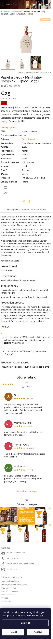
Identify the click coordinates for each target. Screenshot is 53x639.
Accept (38, 632)
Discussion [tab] (34, 210)
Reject (13, 632)
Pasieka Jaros (46, 73)
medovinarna (12, 570)
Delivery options (8, 127)
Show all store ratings (26, 491)
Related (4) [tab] (24, 210)
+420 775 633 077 (13, 558)
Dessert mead (28, 139)
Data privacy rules (8, 588)
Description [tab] (12, 210)
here (42, 615)
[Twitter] (23, 201)
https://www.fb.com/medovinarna (20, 564)
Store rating (5, 601)
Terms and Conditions (10, 581)
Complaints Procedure (10, 591)
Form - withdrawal (8, 595)
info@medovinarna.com (16, 553)
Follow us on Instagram (27, 504)
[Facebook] (29, 201)
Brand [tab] (43, 210)
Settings (25, 623)
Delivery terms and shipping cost (14, 585)
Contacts (4, 598)
